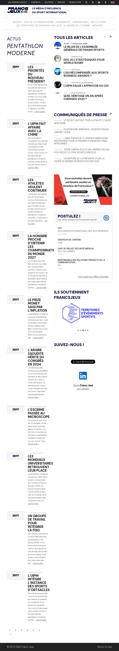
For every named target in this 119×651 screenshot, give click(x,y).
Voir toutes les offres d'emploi (93, 276)
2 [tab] (80, 330)
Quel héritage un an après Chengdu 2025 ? (83, 97)
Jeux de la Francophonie (39, 22)
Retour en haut (104, 646)
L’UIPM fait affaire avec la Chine (37, 129)
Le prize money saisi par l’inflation (37, 305)
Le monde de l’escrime (77, 25)
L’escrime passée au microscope (39, 413)
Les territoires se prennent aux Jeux (39, 25)
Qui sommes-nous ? (17, 2)
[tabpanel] (83, 314)
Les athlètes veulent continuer (37, 185)
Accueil (17, 22)
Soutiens (49, 2)
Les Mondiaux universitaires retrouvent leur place (40, 463)
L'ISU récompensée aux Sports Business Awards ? (86, 74)
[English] (112, 2)
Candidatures (80, 22)
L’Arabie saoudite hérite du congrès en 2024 (36, 357)
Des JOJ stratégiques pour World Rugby (84, 61)
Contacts (35, 2)
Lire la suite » (39, 111)
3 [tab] (83, 330)
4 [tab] (85, 330)
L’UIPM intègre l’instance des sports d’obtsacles (39, 583)
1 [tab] (78, 330)
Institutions (98, 22)
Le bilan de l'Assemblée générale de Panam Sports (84, 48)
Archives (97, 25)
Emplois (61, 2)
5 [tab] (87, 330)
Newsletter (75, 2)
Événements (63, 22)
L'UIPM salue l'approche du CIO (86, 86)
